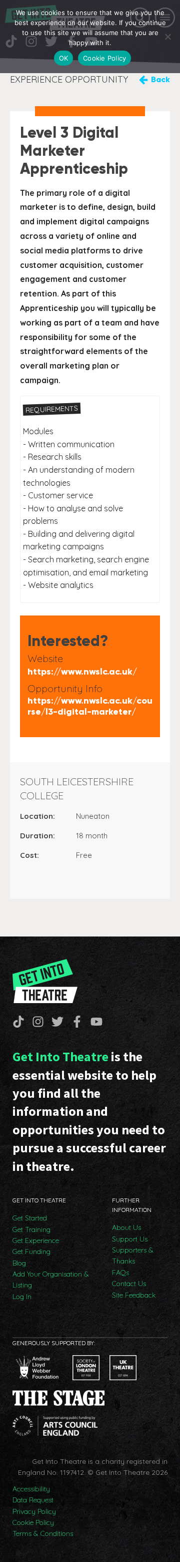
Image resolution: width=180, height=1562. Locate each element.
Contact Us (129, 1283)
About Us (126, 1227)
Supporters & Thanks (133, 1255)
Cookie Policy (33, 1522)
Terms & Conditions (42, 1533)
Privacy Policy (34, 1511)
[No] (167, 37)
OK (63, 58)
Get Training (31, 1229)
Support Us (130, 1238)
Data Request (33, 1499)
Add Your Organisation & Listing (50, 1280)
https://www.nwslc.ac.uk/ (82, 672)
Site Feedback (134, 1295)
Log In (22, 1296)
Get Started (29, 1217)
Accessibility (31, 1488)
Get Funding (31, 1251)
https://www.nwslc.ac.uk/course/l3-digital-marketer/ (90, 706)
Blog (19, 1263)
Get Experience (35, 1240)
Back (160, 79)
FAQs (120, 1272)
